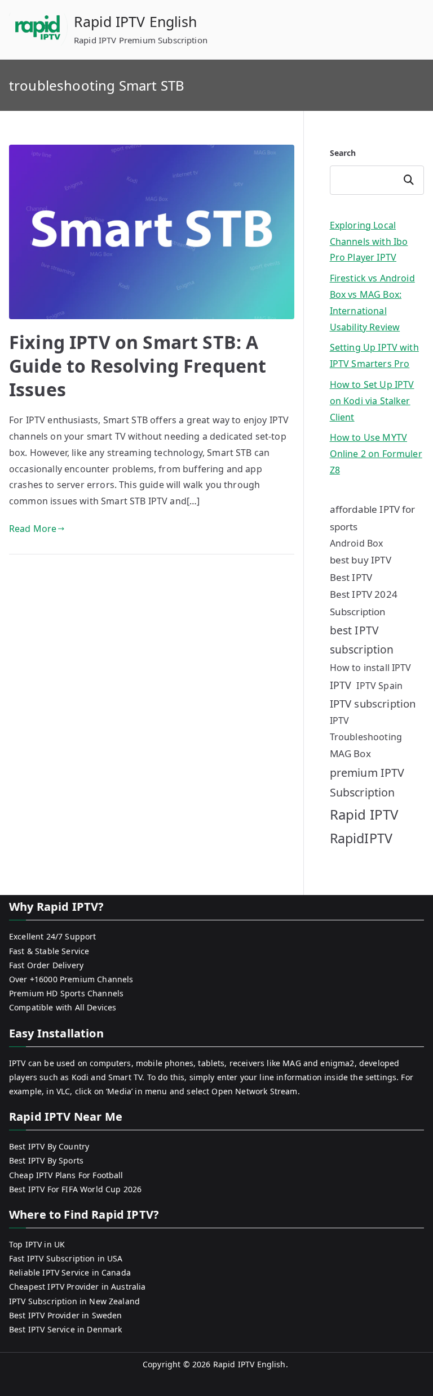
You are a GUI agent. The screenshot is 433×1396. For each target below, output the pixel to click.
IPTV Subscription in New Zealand (74, 1301)
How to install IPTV (371, 667)
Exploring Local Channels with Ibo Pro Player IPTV (369, 241)
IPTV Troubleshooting (366, 728)
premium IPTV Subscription (367, 782)
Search (343, 152)
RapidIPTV (361, 838)
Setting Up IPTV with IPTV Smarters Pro (374, 355)
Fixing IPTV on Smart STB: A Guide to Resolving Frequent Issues (137, 365)
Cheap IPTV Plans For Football (66, 1175)
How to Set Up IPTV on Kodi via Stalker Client (372, 400)
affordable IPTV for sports (373, 518)
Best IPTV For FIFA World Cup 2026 (75, 1189)
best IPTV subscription (362, 640)
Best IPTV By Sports (46, 1160)
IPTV (341, 685)
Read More (32, 528)
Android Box (356, 543)
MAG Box (350, 753)
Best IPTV (351, 577)
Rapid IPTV (364, 814)
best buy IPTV (360, 559)
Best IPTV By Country (49, 1146)
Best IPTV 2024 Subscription (363, 603)
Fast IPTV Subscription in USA (66, 1258)
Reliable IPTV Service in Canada (70, 1272)
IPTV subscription (373, 703)
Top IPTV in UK (37, 1244)
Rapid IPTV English (135, 21)
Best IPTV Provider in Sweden (65, 1315)
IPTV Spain (379, 685)
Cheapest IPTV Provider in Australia (77, 1286)
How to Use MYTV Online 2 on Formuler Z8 (376, 453)
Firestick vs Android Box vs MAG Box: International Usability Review (372, 302)
